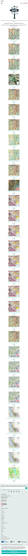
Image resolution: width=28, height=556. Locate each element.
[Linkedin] (18, 491)
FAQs (1, 525)
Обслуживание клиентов (4, 522)
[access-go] (23, 3)
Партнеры (2, 535)
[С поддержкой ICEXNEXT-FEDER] (14, 541)
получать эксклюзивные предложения (15, 489)
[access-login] (25, 3)
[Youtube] (13, 491)
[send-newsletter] (26, 488)
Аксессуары (2, 511)
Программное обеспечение (4, 508)
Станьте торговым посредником (5, 538)
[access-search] (21, 3)
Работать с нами (3, 539)
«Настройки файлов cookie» (7, 548)
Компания (2, 531)
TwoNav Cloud (3, 512)
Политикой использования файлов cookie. (13, 549)
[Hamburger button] (1, 3)
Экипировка (2, 515)
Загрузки (2, 521)
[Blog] (11, 491)
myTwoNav (2, 519)
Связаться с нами (4, 497)
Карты (2, 509)
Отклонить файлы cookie (14, 553)
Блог (1, 532)
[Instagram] (16, 491)
